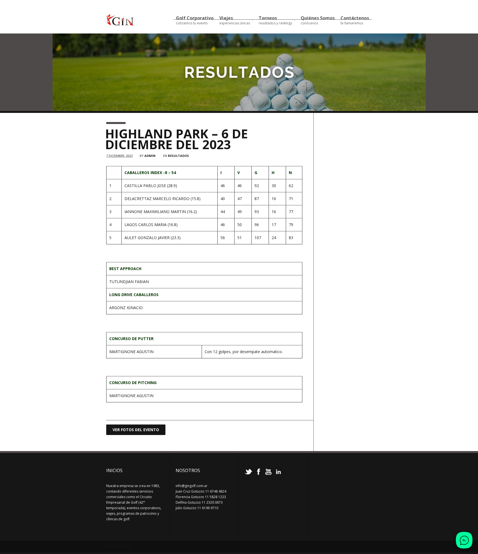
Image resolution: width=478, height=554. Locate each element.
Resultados (178, 156)
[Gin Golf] (120, 24)
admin (149, 156)
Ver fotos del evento (136, 429)
